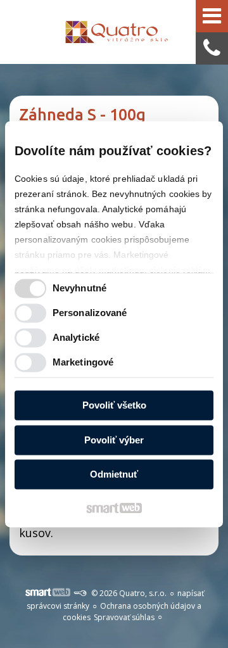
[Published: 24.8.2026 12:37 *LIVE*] (79, 593)
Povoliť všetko (114, 405)
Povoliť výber (114, 440)
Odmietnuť (114, 474)
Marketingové (83, 362)
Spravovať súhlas (124, 617)
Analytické (76, 337)
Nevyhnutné (79, 288)
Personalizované (90, 312)
